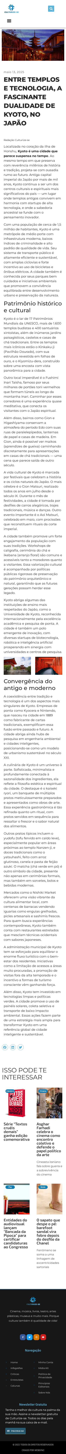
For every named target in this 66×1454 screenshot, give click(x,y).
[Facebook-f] (23, 1337)
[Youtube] (43, 1337)
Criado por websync (33, 1450)
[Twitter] (30, 1337)
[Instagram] (36, 1337)
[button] (51, 9)
